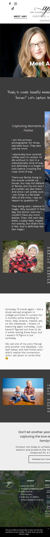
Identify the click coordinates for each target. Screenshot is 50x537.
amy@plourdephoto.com (32, 489)
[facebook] (10, 4)
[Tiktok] (13, 8)
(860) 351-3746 (27, 486)
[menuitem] (20, 16)
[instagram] (15, 4)
